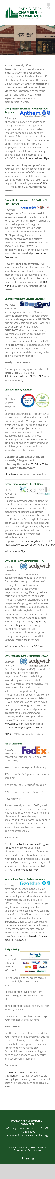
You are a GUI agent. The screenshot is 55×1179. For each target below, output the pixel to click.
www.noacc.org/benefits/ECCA (35, 541)
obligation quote (24, 625)
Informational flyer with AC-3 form (24, 646)
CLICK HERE (36, 376)
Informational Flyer (15, 551)
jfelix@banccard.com (16, 376)
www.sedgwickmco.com (18, 723)
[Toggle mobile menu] (48, 4)
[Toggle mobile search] (48, 7)
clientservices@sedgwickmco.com (24, 727)
